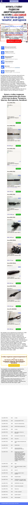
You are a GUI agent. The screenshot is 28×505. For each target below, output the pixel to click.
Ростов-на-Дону (11, 503)
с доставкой (19, 14)
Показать (18, 122)
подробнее (17, 67)
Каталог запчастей (14, 365)
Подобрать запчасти (14, 41)
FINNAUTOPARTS (5, 503)
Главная (2, 3)
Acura (5, 3)
